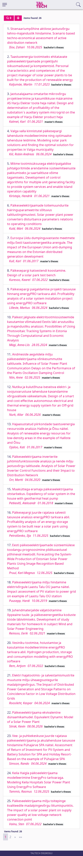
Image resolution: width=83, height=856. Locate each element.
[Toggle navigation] (4, 4)
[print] (18, 18)
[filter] (9, 18)
